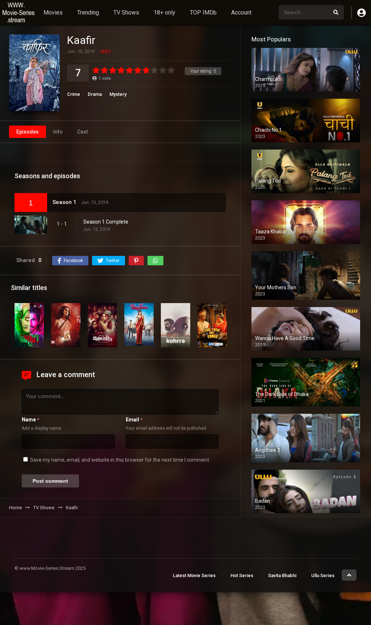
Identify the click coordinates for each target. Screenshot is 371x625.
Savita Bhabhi (282, 575)
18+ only (164, 12)
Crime (73, 94)
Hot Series (241, 575)
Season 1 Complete (105, 222)
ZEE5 (105, 51)
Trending (88, 12)
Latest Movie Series (194, 575)
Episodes (27, 132)
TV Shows (126, 12)
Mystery (117, 94)
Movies (53, 12)
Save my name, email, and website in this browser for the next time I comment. (120, 460)
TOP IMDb (203, 12)
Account (241, 12)
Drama (95, 94)
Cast (82, 132)
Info (58, 132)
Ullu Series (322, 575)
